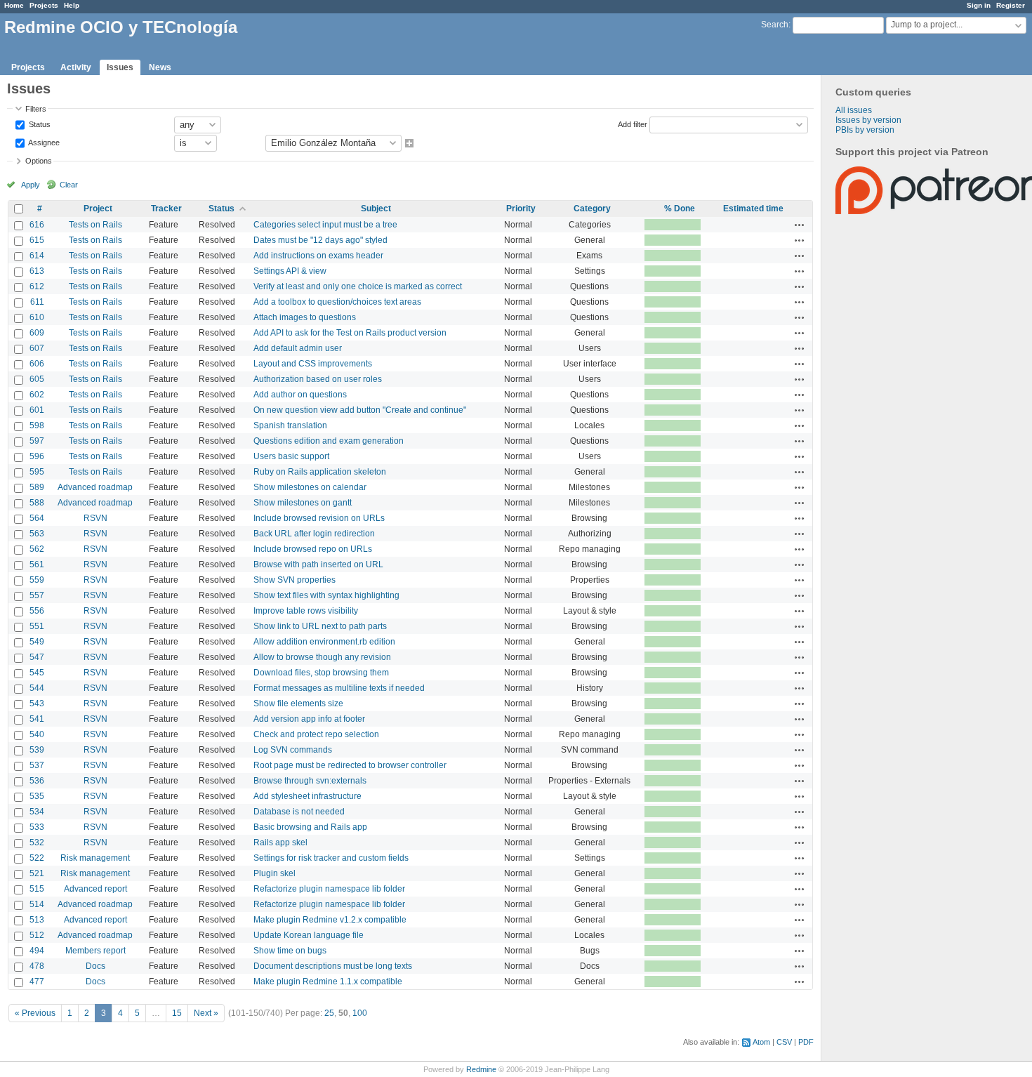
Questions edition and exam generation (328, 441)
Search (774, 24)
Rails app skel (280, 842)
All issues (853, 110)
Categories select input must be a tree (325, 225)
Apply (30, 184)
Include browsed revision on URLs (319, 518)
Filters (35, 109)
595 (36, 472)
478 (36, 966)
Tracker (166, 208)
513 (36, 920)
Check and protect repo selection (316, 734)
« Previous (35, 1013)
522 (36, 858)
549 (36, 642)
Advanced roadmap (95, 487)
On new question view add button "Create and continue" (359, 410)
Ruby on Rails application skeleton (319, 472)
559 (36, 580)
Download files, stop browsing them (321, 673)
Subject (376, 208)
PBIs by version (864, 130)
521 (36, 873)
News (160, 67)
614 (36, 255)
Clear (69, 184)
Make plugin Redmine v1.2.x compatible (329, 920)
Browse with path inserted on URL (318, 564)
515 (36, 889)
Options (38, 161)
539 (36, 750)
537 (36, 765)
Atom (761, 1042)
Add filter (632, 123)
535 (36, 796)
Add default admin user (297, 348)
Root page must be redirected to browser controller (349, 765)
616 (36, 225)
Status (39, 123)
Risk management (95, 858)
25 (329, 1013)
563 (36, 533)
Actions (799, 224)
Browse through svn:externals (309, 781)
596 (36, 456)
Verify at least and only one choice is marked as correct (357, 286)
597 (36, 441)
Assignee (43, 142)
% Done (679, 208)
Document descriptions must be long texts (332, 966)
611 (37, 302)
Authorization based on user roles (317, 379)
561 (36, 564)
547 (36, 657)
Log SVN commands (292, 750)
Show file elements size (298, 703)
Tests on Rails (95, 225)
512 (36, 935)
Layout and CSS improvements (312, 364)
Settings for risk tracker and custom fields (331, 858)
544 (36, 688)
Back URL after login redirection (314, 533)
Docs (95, 966)
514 (36, 904)
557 (36, 595)
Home (14, 5)
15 (177, 1013)
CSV (784, 1042)
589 (36, 487)
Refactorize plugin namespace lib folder (329, 889)
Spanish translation (290, 425)
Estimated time (753, 208)
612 (36, 286)
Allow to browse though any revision (322, 657)
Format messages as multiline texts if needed (339, 688)
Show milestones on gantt (302, 503)
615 (36, 240)
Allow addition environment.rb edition (324, 642)
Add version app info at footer (309, 719)
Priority (521, 208)
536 (36, 781)
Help (71, 5)
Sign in (979, 5)
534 (36, 812)
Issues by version (868, 120)
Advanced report (95, 889)
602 (36, 394)
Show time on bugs (289, 951)
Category (592, 208)
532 (36, 842)
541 (36, 719)
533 (36, 827)
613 (36, 271)
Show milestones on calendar (309, 487)
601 (36, 410)
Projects (43, 5)
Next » (206, 1013)
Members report (95, 951)
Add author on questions (300, 394)
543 (36, 703)
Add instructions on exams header (318, 255)
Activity (75, 67)
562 (36, 549)
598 (36, 425)
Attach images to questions (304, 317)
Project (98, 208)
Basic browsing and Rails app (310, 827)
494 (36, 951)
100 (359, 1013)
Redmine (481, 1069)
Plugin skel (274, 873)
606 (36, 364)
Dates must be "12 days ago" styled (320, 240)
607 (36, 348)
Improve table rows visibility (305, 611)
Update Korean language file (308, 935)
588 (36, 503)
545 (36, 673)
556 (36, 611)
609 (36, 333)
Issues (120, 67)
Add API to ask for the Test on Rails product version (349, 333)
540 (36, 734)
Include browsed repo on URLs (312, 549)
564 (36, 518)
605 (36, 379)
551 (36, 626)
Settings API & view (289, 271)
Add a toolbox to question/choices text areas (337, 302)
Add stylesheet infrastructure (307, 796)
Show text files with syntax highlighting (326, 595)
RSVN (95, 518)
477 (36, 981)
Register (1010, 5)
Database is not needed (299, 812)
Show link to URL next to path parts (320, 626)
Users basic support (291, 456)
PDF (806, 1042)
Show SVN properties (294, 580)
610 (36, 317)
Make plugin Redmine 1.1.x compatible (327, 981)
